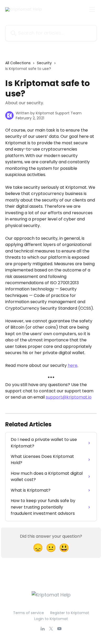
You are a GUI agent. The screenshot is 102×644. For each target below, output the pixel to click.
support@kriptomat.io (69, 397)
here (72, 365)
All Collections (18, 63)
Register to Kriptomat (69, 612)
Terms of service (28, 612)
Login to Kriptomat (51, 618)
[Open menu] (92, 9)
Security (44, 63)
